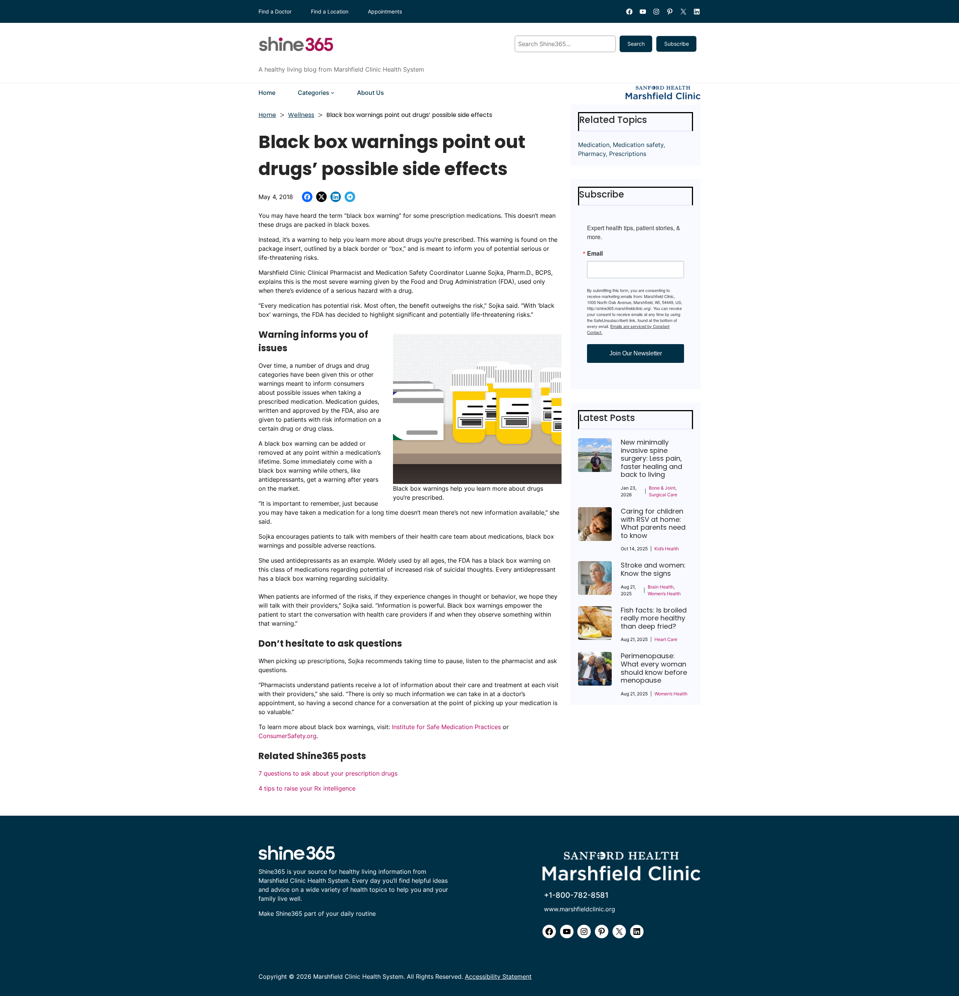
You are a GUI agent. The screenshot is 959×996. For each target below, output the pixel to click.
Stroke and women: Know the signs (653, 569)
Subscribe (676, 43)
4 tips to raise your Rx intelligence (307, 788)
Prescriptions (627, 153)
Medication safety (638, 144)
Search (636, 43)
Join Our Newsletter (635, 353)
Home (267, 115)
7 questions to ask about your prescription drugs (327, 773)
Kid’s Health (666, 548)
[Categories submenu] (333, 92)
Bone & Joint (662, 488)
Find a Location (329, 11)
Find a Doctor (274, 11)
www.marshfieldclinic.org (579, 909)
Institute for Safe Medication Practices (447, 727)
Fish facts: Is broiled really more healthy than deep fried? (654, 618)
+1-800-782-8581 (576, 895)
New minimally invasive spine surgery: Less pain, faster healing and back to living (651, 458)
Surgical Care (663, 494)
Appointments (385, 11)
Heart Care (665, 639)
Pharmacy (592, 153)
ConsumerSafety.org (287, 736)
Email (595, 253)
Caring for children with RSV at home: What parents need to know (653, 523)
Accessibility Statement (498, 976)
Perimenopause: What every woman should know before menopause (654, 668)
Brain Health (661, 587)
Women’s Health (664, 593)
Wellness (301, 115)
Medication (593, 144)
